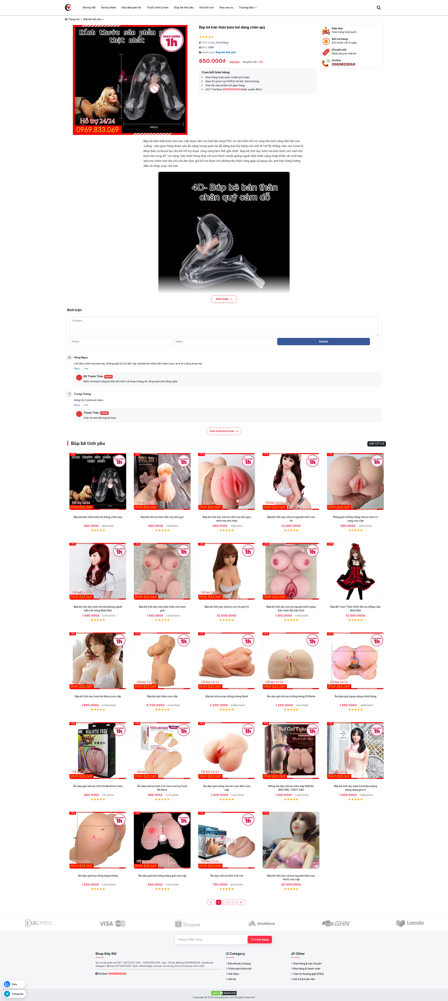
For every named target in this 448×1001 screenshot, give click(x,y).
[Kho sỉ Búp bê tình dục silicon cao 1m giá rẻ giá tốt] (226, 571)
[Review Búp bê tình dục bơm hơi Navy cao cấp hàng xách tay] (97, 661)
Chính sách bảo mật (240, 968)
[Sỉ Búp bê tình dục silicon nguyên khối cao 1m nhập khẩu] (291, 481)
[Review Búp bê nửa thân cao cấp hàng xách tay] (162, 661)
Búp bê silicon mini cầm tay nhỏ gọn (162, 517)
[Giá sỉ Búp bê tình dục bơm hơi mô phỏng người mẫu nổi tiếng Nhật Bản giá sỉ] (97, 571)
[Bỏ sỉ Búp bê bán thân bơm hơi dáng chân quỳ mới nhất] (97, 481)
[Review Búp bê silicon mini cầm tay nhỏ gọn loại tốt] (162, 481)
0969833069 (343, 64)
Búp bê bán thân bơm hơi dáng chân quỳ (98, 517)
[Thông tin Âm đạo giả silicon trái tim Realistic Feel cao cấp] (97, 750)
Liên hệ (232, 979)
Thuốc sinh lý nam (157, 7)
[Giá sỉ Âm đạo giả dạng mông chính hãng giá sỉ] (355, 661)
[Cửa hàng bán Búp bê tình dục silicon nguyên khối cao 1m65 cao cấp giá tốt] (291, 840)
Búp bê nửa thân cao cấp (162, 696)
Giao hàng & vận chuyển (307, 963)
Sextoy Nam (108, 7)
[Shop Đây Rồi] (68, 7)
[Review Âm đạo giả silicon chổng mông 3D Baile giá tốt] (291, 661)
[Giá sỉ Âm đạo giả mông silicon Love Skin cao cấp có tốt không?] (226, 750)
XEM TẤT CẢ (376, 443)
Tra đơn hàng (259, 939)
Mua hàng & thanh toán (306, 968)
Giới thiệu (233, 973)
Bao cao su (226, 7)
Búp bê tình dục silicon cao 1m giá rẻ (227, 606)
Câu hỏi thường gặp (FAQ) (308, 973)
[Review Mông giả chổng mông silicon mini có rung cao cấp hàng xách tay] (355, 481)
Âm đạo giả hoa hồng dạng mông (98, 875)
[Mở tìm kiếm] (378, 7)
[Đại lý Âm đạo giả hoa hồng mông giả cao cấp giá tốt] (162, 840)
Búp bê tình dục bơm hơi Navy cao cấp (98, 696)
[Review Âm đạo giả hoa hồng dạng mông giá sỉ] (97, 840)
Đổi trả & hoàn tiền (304, 979)
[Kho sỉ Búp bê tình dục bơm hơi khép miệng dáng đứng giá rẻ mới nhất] (355, 750)
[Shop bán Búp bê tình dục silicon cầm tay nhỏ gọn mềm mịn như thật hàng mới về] (226, 481)
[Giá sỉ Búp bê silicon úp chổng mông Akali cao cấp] (226, 661)
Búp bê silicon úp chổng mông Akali (226, 696)
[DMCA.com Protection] (224, 993)
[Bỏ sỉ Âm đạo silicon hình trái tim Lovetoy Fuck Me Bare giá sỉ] (162, 750)
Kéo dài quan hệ (131, 7)
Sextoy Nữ (89, 7)
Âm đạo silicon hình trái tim (226, 875)
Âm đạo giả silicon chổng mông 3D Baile (291, 696)
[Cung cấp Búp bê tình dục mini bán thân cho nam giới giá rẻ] (162, 571)
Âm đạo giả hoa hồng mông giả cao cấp (162, 875)
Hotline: (112, 973)
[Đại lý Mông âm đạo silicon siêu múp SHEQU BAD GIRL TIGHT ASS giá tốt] (291, 750)
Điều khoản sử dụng (239, 963)
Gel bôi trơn (206, 7)
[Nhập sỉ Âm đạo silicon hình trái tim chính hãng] (226, 840)
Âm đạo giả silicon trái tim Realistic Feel (97, 786)
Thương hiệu (246, 7)
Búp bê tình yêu (226, 52)
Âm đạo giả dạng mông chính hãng (355, 696)
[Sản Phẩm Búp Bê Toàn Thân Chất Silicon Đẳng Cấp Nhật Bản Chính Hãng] (355, 571)
